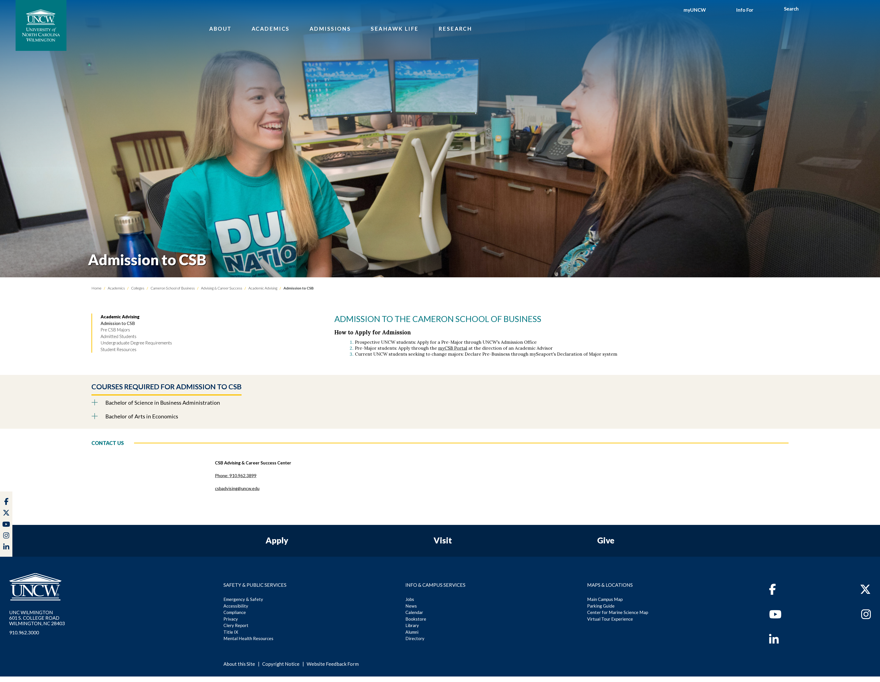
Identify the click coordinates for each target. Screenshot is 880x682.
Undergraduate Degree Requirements (136, 342)
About (220, 28)
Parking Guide (601, 605)
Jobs (409, 599)
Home (96, 288)
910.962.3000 (24, 632)
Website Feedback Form (333, 664)
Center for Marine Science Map (617, 612)
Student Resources (118, 349)
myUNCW (695, 10)
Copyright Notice (281, 664)
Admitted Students (118, 336)
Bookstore (415, 619)
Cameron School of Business (172, 288)
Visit (443, 540)
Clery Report (235, 625)
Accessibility (235, 605)
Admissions (330, 28)
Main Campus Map (605, 599)
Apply (277, 540)
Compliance (234, 612)
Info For (744, 10)
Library (412, 625)
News (411, 605)
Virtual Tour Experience (610, 619)
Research (455, 28)
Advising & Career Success (221, 288)
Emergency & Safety (243, 599)
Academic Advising (262, 288)
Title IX (230, 632)
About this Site (239, 664)
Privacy (230, 619)
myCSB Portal (452, 348)
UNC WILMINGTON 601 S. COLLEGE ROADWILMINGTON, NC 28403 (37, 618)
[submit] (804, 9)
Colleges (137, 288)
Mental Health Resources (248, 638)
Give (605, 540)
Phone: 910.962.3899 (235, 475)
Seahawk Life (394, 28)
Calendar (414, 612)
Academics (271, 28)
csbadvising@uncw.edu (237, 488)
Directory (414, 638)
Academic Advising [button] (120, 316)
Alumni (411, 632)
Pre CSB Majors (115, 329)
